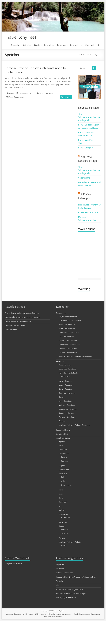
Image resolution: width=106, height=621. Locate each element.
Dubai (63, 546)
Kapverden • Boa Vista (88, 212)
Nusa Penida (66, 485)
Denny (11, 93)
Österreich (63, 522)
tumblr (25, 614)
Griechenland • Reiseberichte (70, 321)
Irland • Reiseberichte (67, 325)
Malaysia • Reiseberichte (68, 341)
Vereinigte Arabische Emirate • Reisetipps (74, 425)
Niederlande (63, 514)
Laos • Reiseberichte (66, 337)
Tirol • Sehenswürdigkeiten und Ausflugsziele (89, 117)
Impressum (60, 565)
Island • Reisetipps (66, 385)
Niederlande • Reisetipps (68, 409)
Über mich (89, 45)
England (62, 466)
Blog (57, 585)
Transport (62, 421)
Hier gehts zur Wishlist (13, 564)
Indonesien (65, 376)
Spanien (62, 526)
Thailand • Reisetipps (66, 417)
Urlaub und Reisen (63, 438)
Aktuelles (27, 45)
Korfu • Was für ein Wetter (15, 326)
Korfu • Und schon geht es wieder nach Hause (22, 317)
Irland (61, 490)
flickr (37, 614)
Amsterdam (65, 517)
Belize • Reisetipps (65, 365)
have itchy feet (21, 37)
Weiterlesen (66, 97)
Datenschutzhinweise (64, 573)
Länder (37, 45)
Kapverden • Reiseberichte (69, 333)
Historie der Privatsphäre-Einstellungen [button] (71, 594)
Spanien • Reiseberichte (68, 349)
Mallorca (64, 529)
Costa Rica (63, 450)
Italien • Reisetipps (66, 389)
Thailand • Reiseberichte (68, 353)
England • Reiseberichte (68, 317)
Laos (60, 506)
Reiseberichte (76, 45)
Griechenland (84, 178)
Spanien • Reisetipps (66, 413)
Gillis (63, 481)
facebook (9, 614)
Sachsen (64, 461)
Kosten (61, 397)
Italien (61, 498)
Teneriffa (64, 533)
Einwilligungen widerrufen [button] (66, 598)
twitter (31, 614)
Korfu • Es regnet (85, 148)
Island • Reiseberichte (67, 329)
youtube (43, 614)
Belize (61, 446)
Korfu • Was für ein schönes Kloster (18, 321)
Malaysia (62, 510)
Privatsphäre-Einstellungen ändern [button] (69, 589)
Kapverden (63, 502)
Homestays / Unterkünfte (68, 373)
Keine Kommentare (16, 97)
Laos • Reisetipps (65, 401)
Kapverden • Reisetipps (67, 393)
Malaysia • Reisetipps (67, 405)
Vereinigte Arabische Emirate (70, 542)
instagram (17, 614)
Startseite (15, 45)
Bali (62, 477)
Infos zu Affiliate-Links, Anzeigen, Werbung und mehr (76, 577)
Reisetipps (61, 45)
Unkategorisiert (62, 434)
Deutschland (64, 454)
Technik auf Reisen (46, 93)
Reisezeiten (49, 45)
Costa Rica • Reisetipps (67, 369)
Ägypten (62, 442)
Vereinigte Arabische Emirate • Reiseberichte (75, 357)
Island (61, 494)
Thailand (62, 538)
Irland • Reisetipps (65, 381)
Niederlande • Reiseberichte (69, 345)
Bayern (64, 457)
